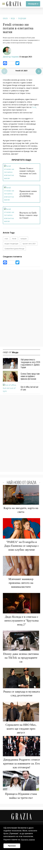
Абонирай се (33, 4)
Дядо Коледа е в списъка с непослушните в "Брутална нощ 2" (21, 620)
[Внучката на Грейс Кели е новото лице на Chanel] (11, 215)
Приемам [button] (12, 846)
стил (6, 239)
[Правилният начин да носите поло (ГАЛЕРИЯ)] (11, 193)
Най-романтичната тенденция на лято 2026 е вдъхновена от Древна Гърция (30, 363)
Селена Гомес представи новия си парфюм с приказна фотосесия (30, 376)
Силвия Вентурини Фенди (14, 249)
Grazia (5, 18)
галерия (23, 239)
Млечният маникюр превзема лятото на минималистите (20, 582)
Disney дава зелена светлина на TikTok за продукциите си (21, 657)
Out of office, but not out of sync (29, 388)
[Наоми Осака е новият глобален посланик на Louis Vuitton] (11, 172)
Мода (13, 18)
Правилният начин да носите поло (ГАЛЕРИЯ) (28, 193)
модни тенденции (11, 244)
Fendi (34, 107)
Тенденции (22, 18)
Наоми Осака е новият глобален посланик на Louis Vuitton (27, 172)
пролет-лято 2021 (29, 244)
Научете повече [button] (28, 840)
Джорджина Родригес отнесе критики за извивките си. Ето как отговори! (21, 763)
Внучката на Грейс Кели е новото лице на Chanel (28, 215)
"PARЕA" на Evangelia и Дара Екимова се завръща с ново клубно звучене (21, 545)
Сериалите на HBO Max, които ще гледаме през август (20, 728)
